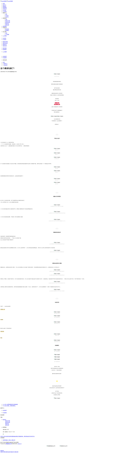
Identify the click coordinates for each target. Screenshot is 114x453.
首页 (4, 3)
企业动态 (5, 56)
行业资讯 (5, 57)
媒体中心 (5, 63)
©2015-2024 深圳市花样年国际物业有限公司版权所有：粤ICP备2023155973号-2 (17, 436)
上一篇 (10, 404)
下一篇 (9, 405)
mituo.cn (19, 443)
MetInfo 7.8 (8, 443)
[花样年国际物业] (6, 1)
